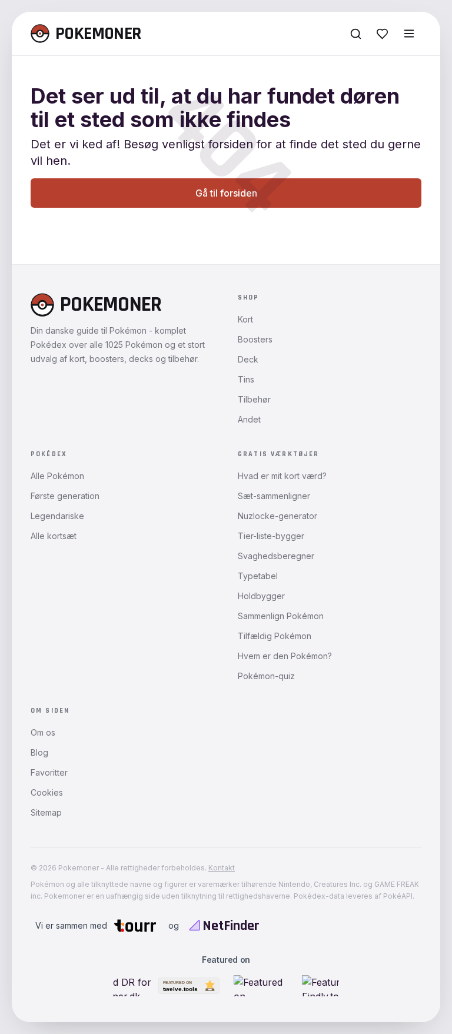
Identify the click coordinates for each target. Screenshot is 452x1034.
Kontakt (221, 867)
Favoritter (49, 772)
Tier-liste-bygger (271, 536)
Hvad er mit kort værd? (282, 476)
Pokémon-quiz (266, 676)
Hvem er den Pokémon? (285, 656)
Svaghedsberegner (276, 556)
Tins (246, 379)
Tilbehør (254, 399)
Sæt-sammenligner (274, 496)
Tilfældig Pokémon (274, 636)
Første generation (65, 496)
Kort (245, 319)
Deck (248, 359)
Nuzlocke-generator (277, 516)
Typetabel (258, 576)
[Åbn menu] (409, 33)
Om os (43, 732)
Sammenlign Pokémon (281, 616)
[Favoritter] (382, 34)
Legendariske (57, 516)
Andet (249, 419)
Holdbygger (261, 596)
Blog (39, 752)
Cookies (47, 792)
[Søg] (356, 34)
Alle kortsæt (54, 536)
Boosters (255, 339)
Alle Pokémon (57, 476)
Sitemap (46, 812)
